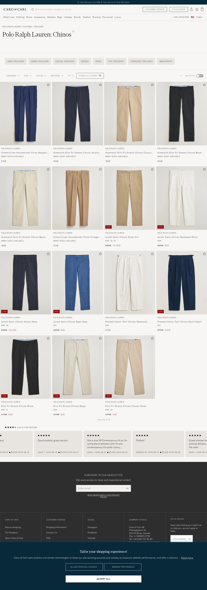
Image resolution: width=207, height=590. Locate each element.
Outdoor (87, 17)
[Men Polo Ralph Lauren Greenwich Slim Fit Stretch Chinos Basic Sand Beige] (25, 198)
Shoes (29, 17)
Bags (59, 17)
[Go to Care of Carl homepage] (15, 9)
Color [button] (39, 76)
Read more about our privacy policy (103, 496)
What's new (8, 17)
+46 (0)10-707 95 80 (142, 539)
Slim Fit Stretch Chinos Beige (69, 406)
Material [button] (55, 76)
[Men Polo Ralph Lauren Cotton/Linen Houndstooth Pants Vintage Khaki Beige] (77, 198)
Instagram (92, 527)
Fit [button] (69, 76)
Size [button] (26, 76)
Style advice (178, 9)
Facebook (92, 532)
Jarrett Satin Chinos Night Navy (70, 321)
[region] (103, 444)
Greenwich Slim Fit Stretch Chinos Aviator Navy (76, 152)
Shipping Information (56, 527)
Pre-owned (107, 17)
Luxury (117, 17)
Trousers (38, 27)
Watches (51, 17)
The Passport (11, 532)
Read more (187, 557)
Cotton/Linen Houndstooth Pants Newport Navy (24, 152)
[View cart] (202, 9)
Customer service (154, 9)
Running (96, 17)
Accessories (39, 17)
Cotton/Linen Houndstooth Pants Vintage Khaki (75, 237)
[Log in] (191, 9)
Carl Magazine (181, 17)
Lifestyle (68, 17)
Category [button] (11, 76)
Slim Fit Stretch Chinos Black (17, 406)
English (199, 17)
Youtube (91, 538)
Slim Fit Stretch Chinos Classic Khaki (125, 406)
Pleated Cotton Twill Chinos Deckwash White (126, 321)
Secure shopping (13, 527)
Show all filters (88, 76)
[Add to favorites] (47, 85)
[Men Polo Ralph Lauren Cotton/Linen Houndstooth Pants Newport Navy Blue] (25, 113)
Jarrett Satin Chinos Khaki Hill (122, 237)
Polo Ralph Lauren (11, 27)
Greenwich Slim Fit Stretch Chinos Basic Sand (23, 237)
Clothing (20, 17)
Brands (77, 17)
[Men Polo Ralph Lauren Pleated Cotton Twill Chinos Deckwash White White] (129, 282)
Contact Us (51, 532)
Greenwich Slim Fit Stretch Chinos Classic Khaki (128, 152)
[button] (180, 75)
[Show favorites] (196, 9)
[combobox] (199, 17)
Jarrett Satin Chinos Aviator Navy (19, 321)
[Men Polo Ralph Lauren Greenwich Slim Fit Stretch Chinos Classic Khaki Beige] (129, 113)
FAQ (48, 538)
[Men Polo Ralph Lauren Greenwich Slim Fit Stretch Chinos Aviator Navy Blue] (77, 113)
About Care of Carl (14, 538)
